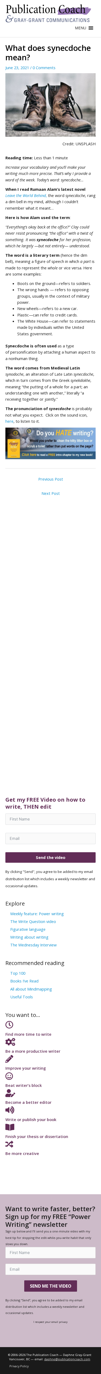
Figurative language (28, 929)
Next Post (50, 493)
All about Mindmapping (31, 989)
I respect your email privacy (50, 1322)
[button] (80, 28)
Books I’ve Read (24, 981)
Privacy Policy (19, 1366)
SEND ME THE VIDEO (50, 1286)
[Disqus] (50, 566)
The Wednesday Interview (33, 944)
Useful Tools (21, 996)
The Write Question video (33, 921)
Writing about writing (29, 937)
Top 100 (17, 973)
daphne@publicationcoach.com (67, 1359)
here (9, 421)
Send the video (50, 857)
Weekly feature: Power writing (37, 913)
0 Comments (44, 67)
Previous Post (50, 479)
